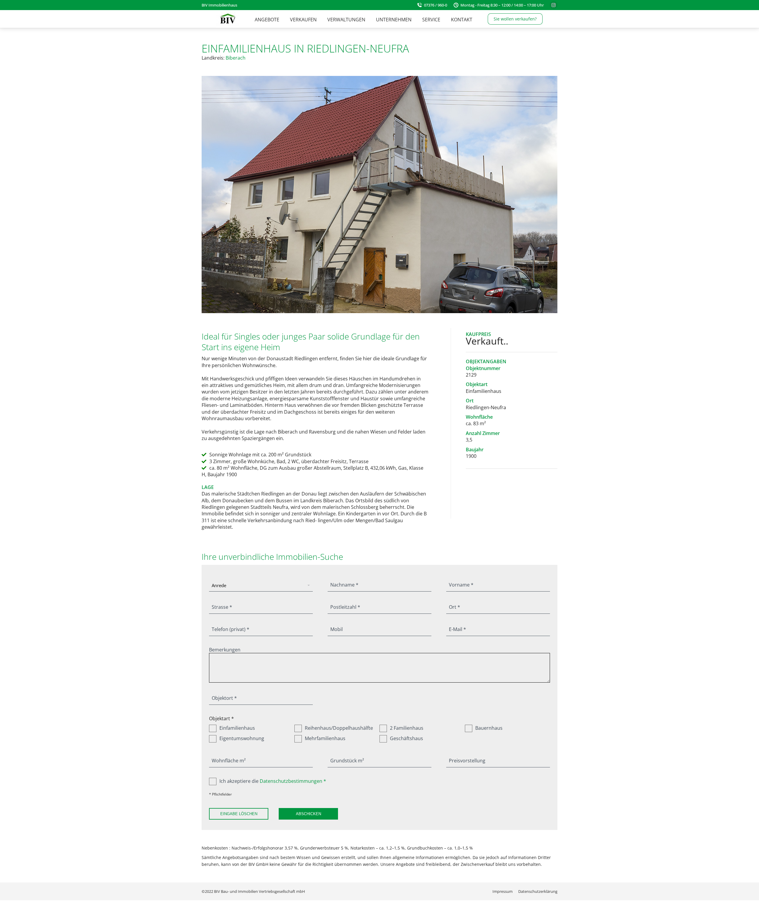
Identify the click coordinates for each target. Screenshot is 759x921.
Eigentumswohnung (241, 738)
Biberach (235, 58)
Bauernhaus (489, 728)
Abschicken (308, 814)
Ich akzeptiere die (272, 781)
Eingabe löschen (238, 814)
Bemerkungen (224, 649)
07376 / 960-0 (435, 5)
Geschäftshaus (406, 738)
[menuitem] (266, 19)
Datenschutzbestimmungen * (293, 781)
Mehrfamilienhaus (325, 738)
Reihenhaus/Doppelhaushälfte (339, 728)
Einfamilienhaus (237, 728)
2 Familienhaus (406, 728)
